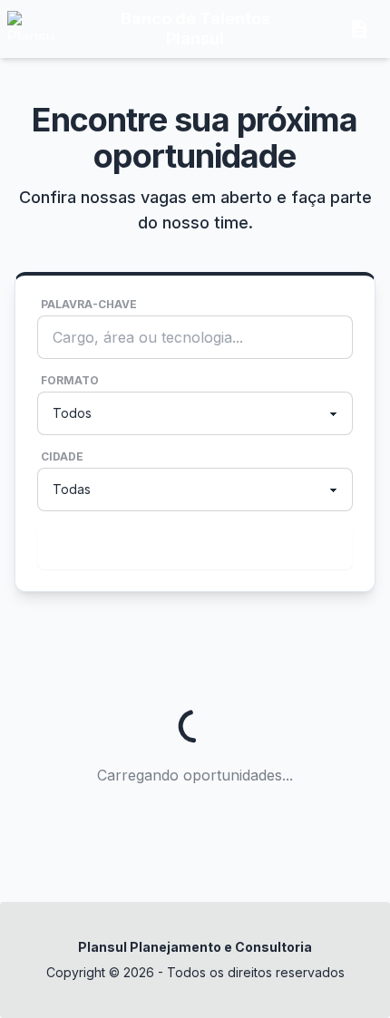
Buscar (191, 547)
